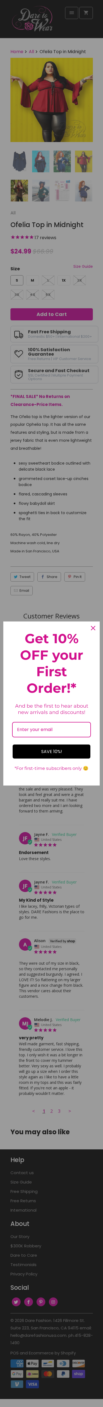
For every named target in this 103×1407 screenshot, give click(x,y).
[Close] (93, 628)
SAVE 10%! (51, 751)
